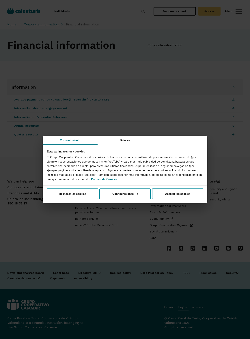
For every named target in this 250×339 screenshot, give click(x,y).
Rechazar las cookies (72, 193)
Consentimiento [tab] (70, 140)
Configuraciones (123, 193)
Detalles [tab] (125, 140)
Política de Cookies (104, 179)
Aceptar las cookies (177, 193)
